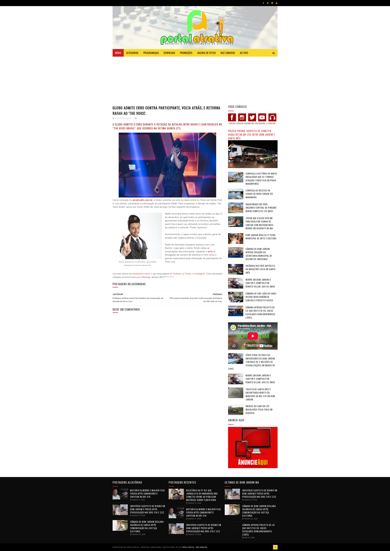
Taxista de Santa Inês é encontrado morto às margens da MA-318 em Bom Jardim (260, 394)
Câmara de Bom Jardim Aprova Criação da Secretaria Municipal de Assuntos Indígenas (259, 254)
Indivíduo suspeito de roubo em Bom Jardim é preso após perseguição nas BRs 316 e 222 (147, 509)
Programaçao (151, 53)
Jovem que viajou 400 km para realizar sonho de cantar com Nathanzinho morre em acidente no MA (259, 223)
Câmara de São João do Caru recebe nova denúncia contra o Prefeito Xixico (261, 297)
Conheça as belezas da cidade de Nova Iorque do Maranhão (259, 194)
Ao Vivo (244, 53)
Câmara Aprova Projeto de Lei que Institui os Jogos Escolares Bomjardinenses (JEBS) (260, 312)
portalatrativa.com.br (141, 274)
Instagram (200, 274)
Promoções (186, 53)
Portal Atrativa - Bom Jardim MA (194, 547)
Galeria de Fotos (206, 53)
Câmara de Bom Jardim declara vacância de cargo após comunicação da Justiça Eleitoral (147, 526)
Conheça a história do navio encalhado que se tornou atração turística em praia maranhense (261, 178)
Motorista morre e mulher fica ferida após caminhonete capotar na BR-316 (147, 493)
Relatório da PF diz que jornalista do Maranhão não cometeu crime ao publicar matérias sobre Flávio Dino (202, 495)
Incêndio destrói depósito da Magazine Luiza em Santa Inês (260, 269)
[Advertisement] (195, 79)
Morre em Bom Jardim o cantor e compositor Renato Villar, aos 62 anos (260, 283)
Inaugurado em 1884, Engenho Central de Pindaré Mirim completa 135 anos (261, 207)
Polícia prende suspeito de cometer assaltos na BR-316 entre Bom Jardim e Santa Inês (251, 134)
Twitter (188, 274)
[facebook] (263, 3)
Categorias (132, 53)
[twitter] (268, 3)
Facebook (177, 274)
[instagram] (272, 3)
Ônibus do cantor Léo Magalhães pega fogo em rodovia (259, 409)
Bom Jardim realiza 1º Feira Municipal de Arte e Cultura (261, 236)
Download (169, 53)
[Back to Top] (275, 547)
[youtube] (276, 3)
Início (118, 53)
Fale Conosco (228, 53)
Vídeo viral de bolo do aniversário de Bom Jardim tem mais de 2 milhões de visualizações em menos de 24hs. (251, 361)
